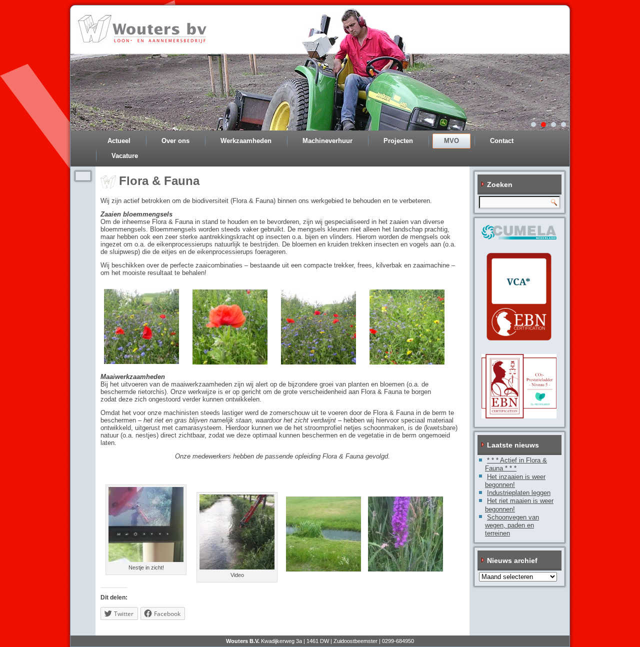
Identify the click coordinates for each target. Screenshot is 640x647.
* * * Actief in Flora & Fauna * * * (516, 464)
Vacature (125, 156)
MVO (451, 140)
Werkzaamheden (246, 140)
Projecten (398, 140)
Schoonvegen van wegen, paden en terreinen (512, 526)
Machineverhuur (327, 140)
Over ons (176, 140)
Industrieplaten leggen (518, 492)
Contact (502, 140)
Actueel (119, 140)
